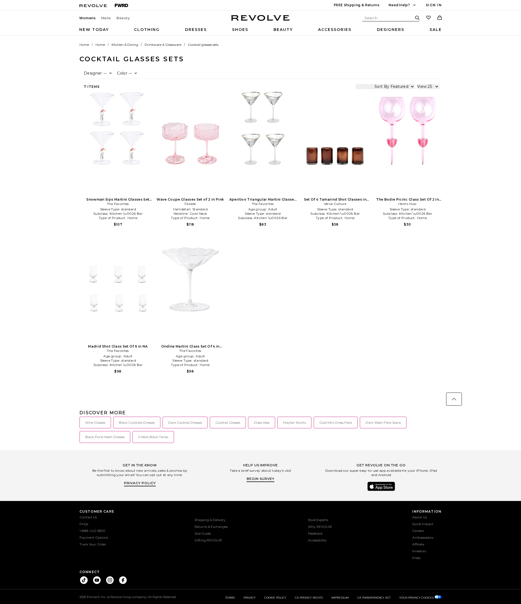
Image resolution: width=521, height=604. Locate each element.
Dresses (196, 29)
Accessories (334, 29)
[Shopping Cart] (439, 18)
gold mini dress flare (335, 422)
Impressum (340, 597)
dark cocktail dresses (185, 422)
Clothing (147, 29)
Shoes (240, 29)
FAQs (84, 524)
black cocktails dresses (137, 422)
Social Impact (422, 524)
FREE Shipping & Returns (356, 5)
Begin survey (260, 479)
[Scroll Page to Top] (454, 399)
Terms (230, 597)
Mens (106, 18)
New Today (94, 29)
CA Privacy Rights (309, 597)
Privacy (249, 597)
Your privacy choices (416, 597)
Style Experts (318, 520)
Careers (418, 531)
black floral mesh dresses (105, 437)
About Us (419, 517)
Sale (436, 29)
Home (84, 45)
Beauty (123, 18)
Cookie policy (275, 597)
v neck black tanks (153, 437)
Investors (419, 551)
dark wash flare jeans (383, 422)
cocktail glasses (227, 422)
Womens (87, 18)
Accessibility (317, 540)
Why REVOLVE (320, 527)
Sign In (434, 5)
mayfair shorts (294, 422)
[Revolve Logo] (260, 20)
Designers (390, 29)
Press (416, 558)
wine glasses (95, 422)
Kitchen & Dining (125, 45)
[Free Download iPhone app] (381, 490)
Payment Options (94, 537)
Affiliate (418, 544)
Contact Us (88, 517)
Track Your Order (93, 544)
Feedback (315, 533)
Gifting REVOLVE (208, 540)
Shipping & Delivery (210, 520)
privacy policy (140, 483)
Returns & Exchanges (211, 527)
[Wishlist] (428, 18)
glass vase (261, 422)
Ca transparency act (373, 597)
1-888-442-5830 (93, 531)
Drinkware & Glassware (163, 45)
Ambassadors (422, 537)
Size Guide (203, 533)
